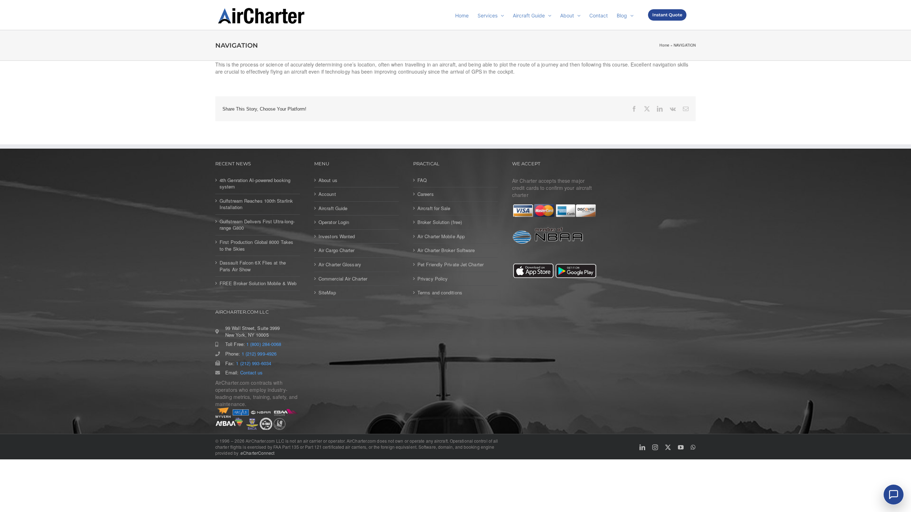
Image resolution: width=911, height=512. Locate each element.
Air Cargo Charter (336, 250)
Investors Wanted (336, 236)
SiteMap (327, 292)
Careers (425, 194)
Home (664, 45)
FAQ (422, 180)
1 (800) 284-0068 (263, 344)
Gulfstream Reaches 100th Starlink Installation (256, 204)
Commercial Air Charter (342, 279)
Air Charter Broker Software (446, 250)
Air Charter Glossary (339, 264)
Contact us (251, 372)
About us (327, 180)
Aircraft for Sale (434, 208)
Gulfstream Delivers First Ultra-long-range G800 (257, 224)
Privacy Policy (432, 279)
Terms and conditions (439, 292)
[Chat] (893, 494)
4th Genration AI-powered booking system (255, 183)
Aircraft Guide (332, 208)
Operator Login (333, 222)
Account (327, 194)
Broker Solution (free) (439, 222)
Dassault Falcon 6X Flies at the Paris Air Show (253, 266)
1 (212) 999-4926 (259, 354)
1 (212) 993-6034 (253, 363)
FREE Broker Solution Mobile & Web (258, 283)
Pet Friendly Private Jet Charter (450, 264)
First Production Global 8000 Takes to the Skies (256, 245)
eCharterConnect (257, 453)
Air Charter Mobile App (441, 236)
